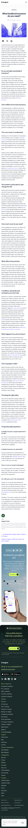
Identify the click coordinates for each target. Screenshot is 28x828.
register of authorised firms (14, 355)
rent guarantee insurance (12, 168)
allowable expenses (17, 456)
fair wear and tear (16, 308)
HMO (4, 198)
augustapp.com (6, 492)
